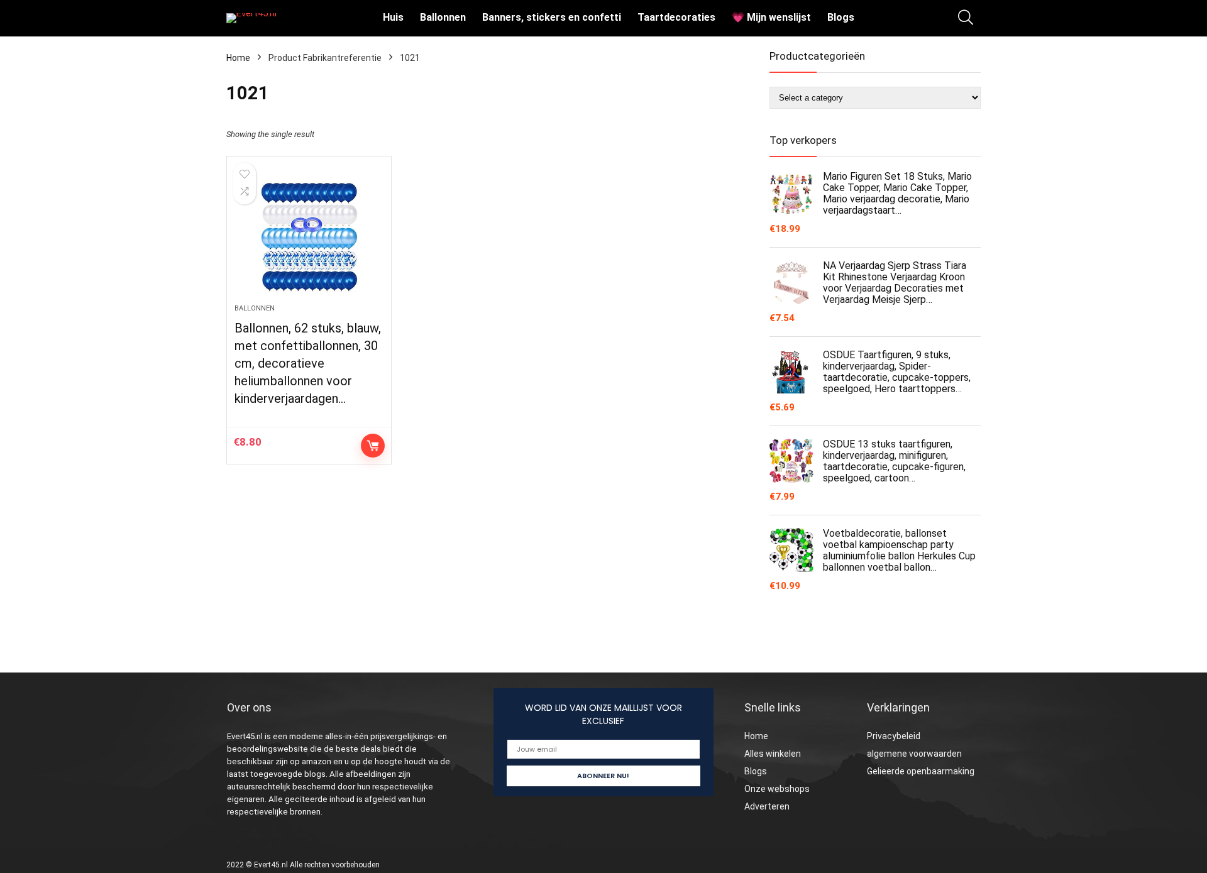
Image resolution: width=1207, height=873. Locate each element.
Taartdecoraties (676, 17)
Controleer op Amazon (373, 446)
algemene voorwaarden (914, 754)
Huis (393, 17)
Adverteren (767, 806)
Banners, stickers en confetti (551, 17)
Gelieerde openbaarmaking (920, 771)
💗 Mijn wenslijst (771, 17)
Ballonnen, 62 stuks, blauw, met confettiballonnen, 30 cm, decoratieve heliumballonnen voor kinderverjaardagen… (307, 363)
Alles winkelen (772, 754)
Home (238, 58)
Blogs (840, 17)
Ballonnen (443, 17)
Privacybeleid (893, 736)
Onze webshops (777, 789)
